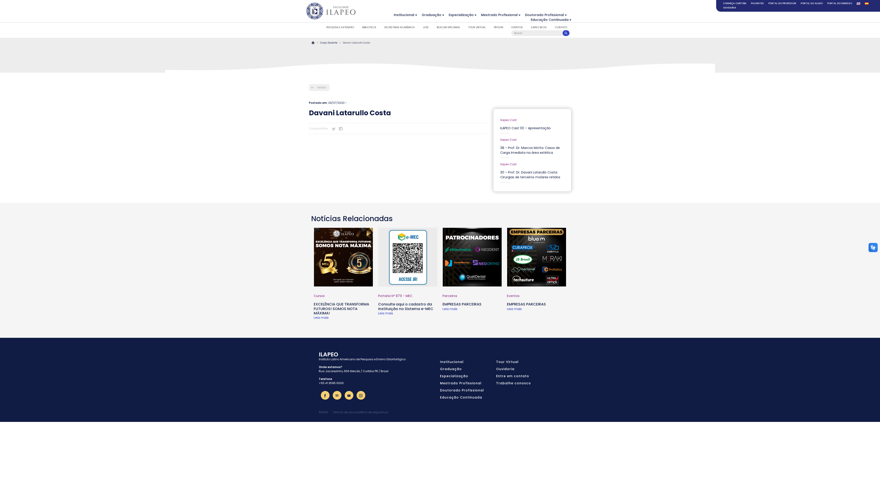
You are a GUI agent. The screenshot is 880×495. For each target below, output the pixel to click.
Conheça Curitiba (734, 3)
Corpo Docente (328, 42)
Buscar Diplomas (448, 27)
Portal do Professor (782, 3)
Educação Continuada (550, 19)
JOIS (426, 27)
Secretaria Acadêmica (399, 27)
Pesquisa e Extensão (340, 27)
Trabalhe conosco (513, 383)
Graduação (431, 15)
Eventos (517, 27)
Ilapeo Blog (539, 27)
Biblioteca (369, 27)
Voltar (321, 87)
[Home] (331, 11)
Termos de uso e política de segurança (360, 412)
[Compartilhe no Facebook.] (341, 128)
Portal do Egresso (839, 3)
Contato (561, 27)
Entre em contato (512, 376)
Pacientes (757, 3)
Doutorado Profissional (544, 15)
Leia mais (321, 317)
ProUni (498, 27)
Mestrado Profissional (499, 15)
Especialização (461, 15)
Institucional (404, 15)
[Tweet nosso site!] (334, 128)
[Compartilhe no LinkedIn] (348, 128)
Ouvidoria (729, 7)
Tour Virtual (477, 27)
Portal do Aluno (812, 3)
